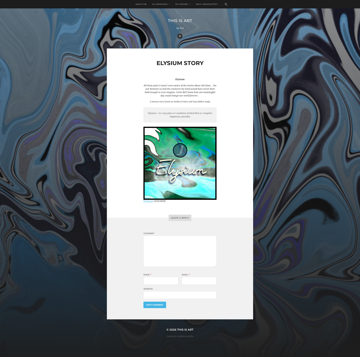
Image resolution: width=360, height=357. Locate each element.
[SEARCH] (226, 4)
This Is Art (180, 20)
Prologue (148, 201)
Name (147, 274)
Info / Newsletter (206, 4)
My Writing (181, 4)
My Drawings (160, 4)
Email (186, 274)
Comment (148, 233)
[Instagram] (179, 36)
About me (141, 4)
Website (148, 289)
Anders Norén (185, 336)
